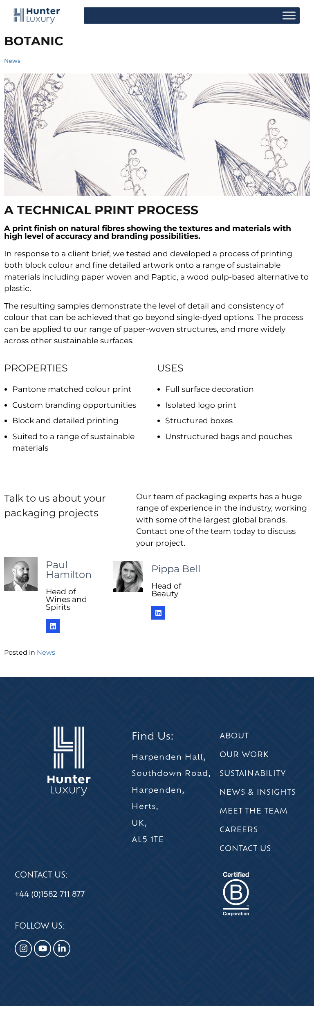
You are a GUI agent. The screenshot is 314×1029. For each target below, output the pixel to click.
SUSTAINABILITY (253, 773)
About (234, 735)
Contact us (245, 848)
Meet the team (254, 811)
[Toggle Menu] (289, 15)
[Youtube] (42, 948)
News (12, 60)
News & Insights (258, 792)
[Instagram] (23, 948)
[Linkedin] (53, 626)
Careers (239, 829)
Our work (244, 754)
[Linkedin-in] (61, 948)
